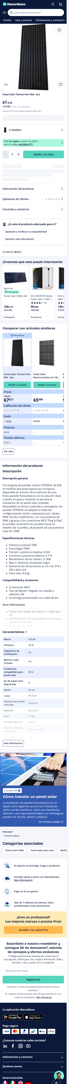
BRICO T (18, 251)
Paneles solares (12, 835)
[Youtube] (28, 1046)
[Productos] (4, 12)
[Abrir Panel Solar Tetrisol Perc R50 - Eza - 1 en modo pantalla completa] (33, 57)
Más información (44, 997)
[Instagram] (20, 1046)
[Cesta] (60, 4)
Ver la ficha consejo (49, 821)
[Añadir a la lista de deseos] (60, 84)
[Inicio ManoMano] (25, 4)
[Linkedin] (5, 1046)
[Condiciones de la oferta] (62, 143)
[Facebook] (12, 1046)
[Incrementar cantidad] (18, 154)
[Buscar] (11, 12)
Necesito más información (19, 239)
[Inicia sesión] (52, 4)
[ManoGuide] (59, 1076)
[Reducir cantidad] (6, 154)
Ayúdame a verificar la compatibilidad (26, 231)
